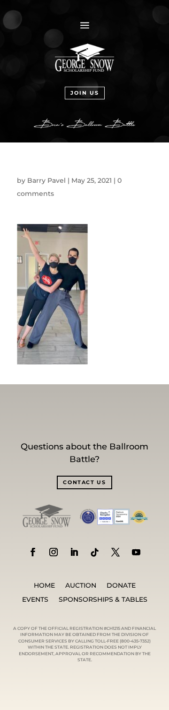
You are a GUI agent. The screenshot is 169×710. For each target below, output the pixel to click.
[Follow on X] (115, 552)
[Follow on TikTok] (94, 552)
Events (35, 600)
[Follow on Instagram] (53, 552)
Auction (80, 586)
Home (44, 586)
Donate (121, 586)
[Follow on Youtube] (136, 552)
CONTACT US (84, 482)
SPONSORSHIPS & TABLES (103, 600)
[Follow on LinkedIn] (74, 552)
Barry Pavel (46, 180)
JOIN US (84, 93)
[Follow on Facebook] (32, 552)
